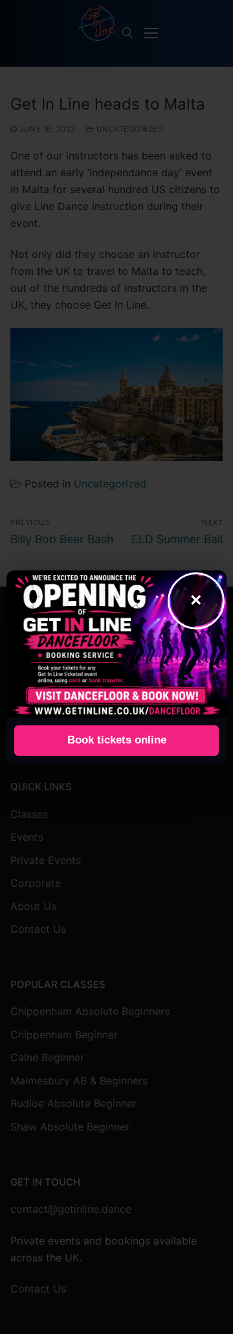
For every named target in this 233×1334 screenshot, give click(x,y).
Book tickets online (116, 740)
